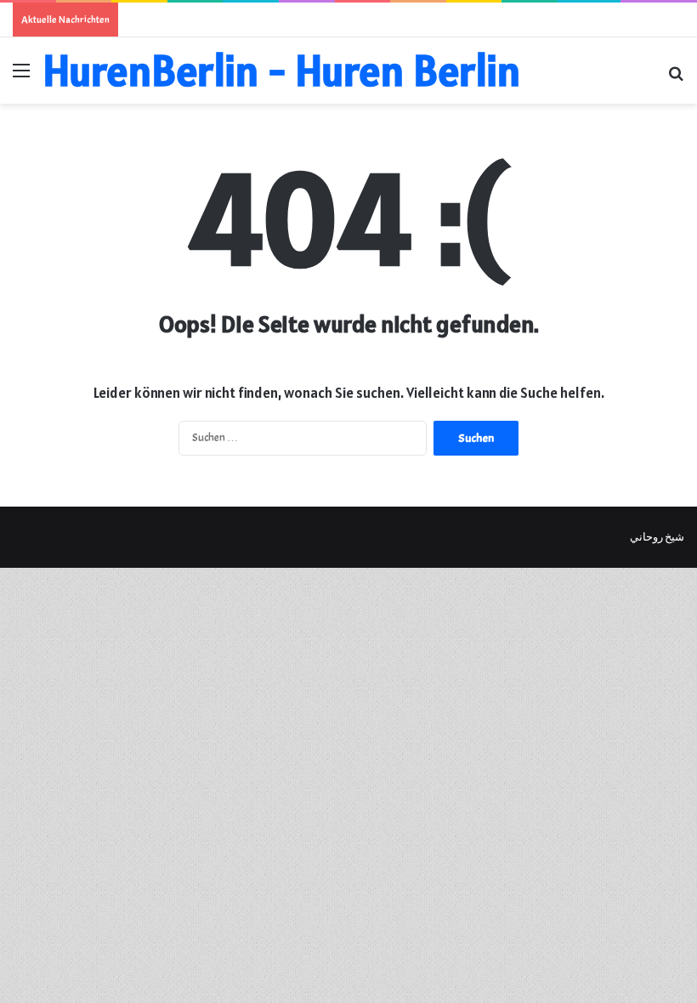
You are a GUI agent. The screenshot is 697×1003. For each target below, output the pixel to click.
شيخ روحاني (657, 537)
